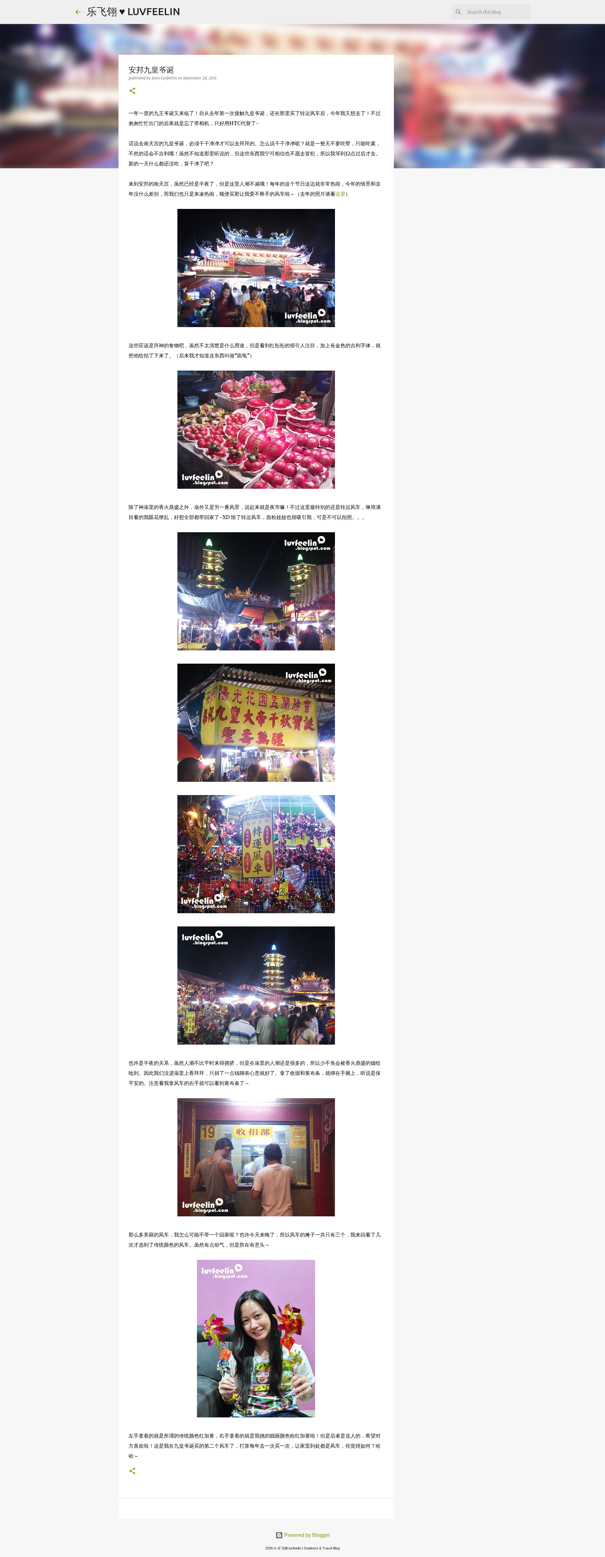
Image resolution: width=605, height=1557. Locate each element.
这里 (340, 194)
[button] (132, 91)
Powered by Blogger (306, 1535)
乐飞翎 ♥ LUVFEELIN (133, 11)
